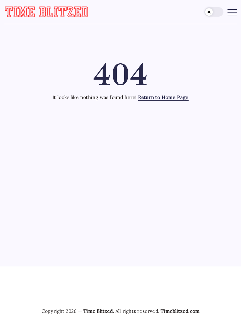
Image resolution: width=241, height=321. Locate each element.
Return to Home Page (163, 97)
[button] (213, 12)
